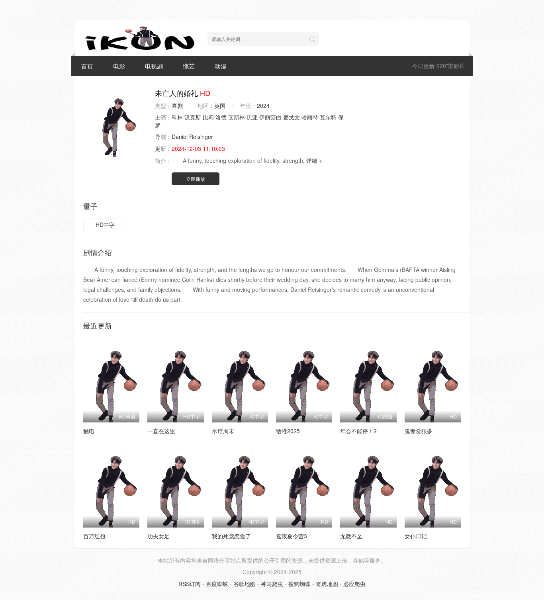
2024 (263, 105)
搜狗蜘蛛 (299, 584)
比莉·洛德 (215, 117)
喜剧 (177, 105)
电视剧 (154, 66)
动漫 (221, 66)
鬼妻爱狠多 (418, 431)
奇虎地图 (327, 584)
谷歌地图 (244, 584)
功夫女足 (158, 536)
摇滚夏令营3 (291, 536)
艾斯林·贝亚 (243, 117)
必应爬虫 (354, 584)
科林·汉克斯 (186, 117)
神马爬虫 (272, 584)
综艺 (189, 66)
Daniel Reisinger (192, 137)
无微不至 (351, 536)
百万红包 (94, 536)
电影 (119, 66)
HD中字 (105, 225)
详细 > (314, 160)
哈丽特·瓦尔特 (319, 117)
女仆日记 (416, 536)
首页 (87, 66)
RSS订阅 (189, 584)
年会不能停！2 (358, 431)
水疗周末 (223, 431)
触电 (88, 431)
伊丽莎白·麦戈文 (279, 117)
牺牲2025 (288, 431)
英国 (219, 105)
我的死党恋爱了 (231, 536)
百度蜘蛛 (217, 584)
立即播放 (195, 178)
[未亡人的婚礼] (115, 122)
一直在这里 (161, 431)
